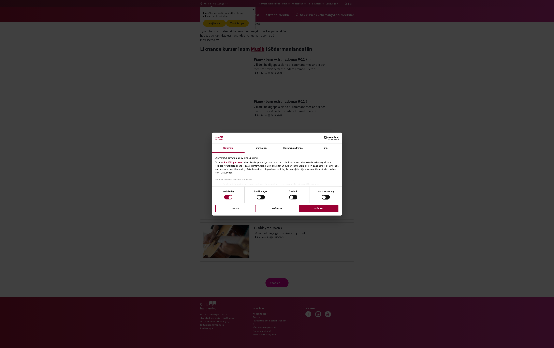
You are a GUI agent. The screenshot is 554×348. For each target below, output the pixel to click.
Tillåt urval (277, 208)
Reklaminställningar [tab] (293, 148)
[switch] (261, 197)
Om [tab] (325, 148)
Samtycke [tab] (228, 148)
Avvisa (235, 208)
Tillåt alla (318, 208)
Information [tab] (261, 148)
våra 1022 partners (232, 162)
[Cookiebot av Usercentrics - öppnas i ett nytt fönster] (326, 138)
